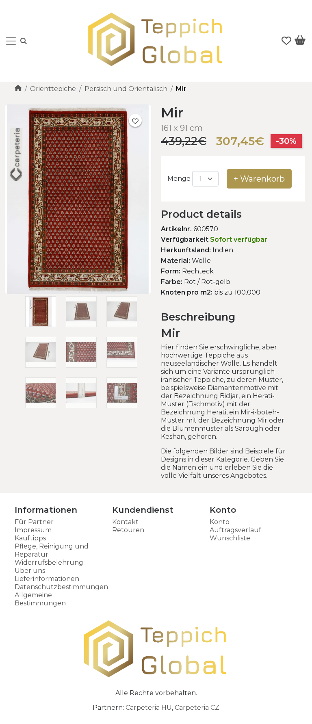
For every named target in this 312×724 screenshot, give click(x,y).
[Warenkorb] (300, 41)
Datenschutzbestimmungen (61, 587)
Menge (179, 178)
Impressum (33, 530)
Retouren (128, 530)
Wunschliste (230, 538)
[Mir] (78, 292)
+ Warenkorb (259, 179)
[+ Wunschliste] (135, 120)
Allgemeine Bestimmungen (40, 599)
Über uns (30, 570)
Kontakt (125, 522)
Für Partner (34, 522)
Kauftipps (30, 538)
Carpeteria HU (149, 707)
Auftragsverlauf (235, 530)
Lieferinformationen (47, 579)
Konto (220, 522)
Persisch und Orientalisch (125, 89)
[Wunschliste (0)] (286, 41)
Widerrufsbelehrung (49, 562)
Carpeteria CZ (197, 707)
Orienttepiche (53, 89)
